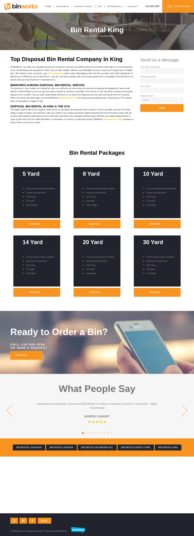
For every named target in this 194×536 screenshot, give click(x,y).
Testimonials (115, 7)
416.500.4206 (152, 6)
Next (181, 410)
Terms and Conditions (56, 531)
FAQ (99, 7)
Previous (12, 410)
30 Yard (153, 242)
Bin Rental (62, 7)
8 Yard (91, 174)
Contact (133, 7)
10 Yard (153, 174)
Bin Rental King (168, 447)
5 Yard (31, 174)
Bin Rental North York (135, 447)
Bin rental (93, 36)
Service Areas (83, 7)
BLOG (44, 521)
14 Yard (33, 242)
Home (48, 7)
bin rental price (55, 73)
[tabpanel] (97, 412)
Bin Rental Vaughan (29, 447)
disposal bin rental (68, 98)
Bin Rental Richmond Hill (97, 447)
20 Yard (93, 242)
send (162, 108)
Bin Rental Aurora (61, 447)
